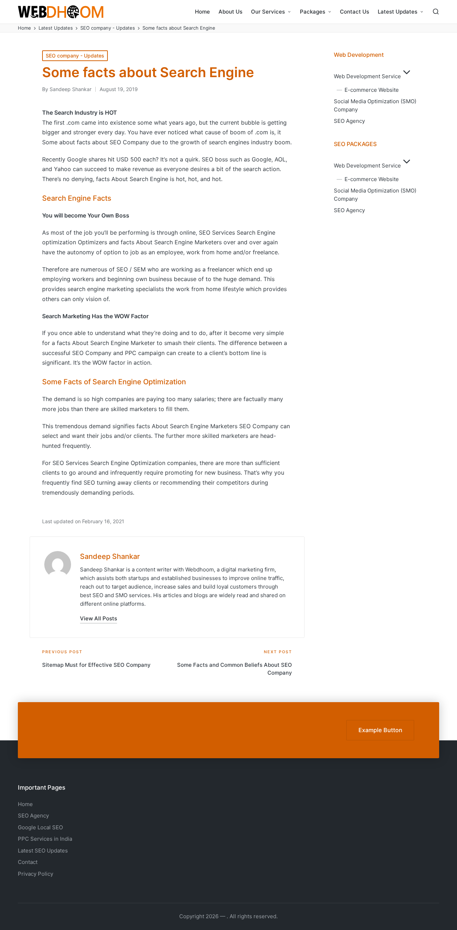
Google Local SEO (40, 827)
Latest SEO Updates (43, 850)
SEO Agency (349, 121)
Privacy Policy (35, 873)
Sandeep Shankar (110, 556)
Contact (27, 862)
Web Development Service (367, 76)
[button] (98, 618)
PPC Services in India (45, 838)
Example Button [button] (380, 730)
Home (25, 804)
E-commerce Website (372, 89)
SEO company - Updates (75, 55)
